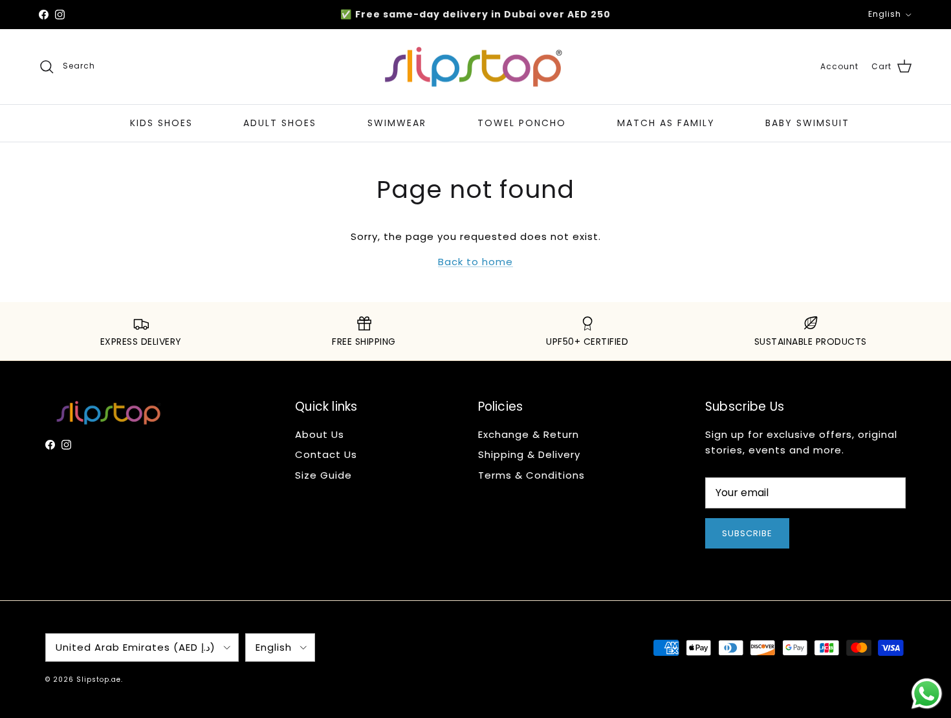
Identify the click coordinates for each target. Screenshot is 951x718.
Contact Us (326, 454)
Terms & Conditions (531, 475)
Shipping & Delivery (529, 454)
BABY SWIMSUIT (807, 122)
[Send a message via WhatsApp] (927, 694)
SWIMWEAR (396, 122)
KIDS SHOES (161, 122)
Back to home (475, 261)
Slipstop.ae (98, 679)
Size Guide (323, 475)
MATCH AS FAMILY (666, 122)
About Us (319, 434)
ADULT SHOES (279, 122)
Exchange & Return (528, 434)
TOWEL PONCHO (521, 122)
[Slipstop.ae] (475, 67)
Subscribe (747, 533)
